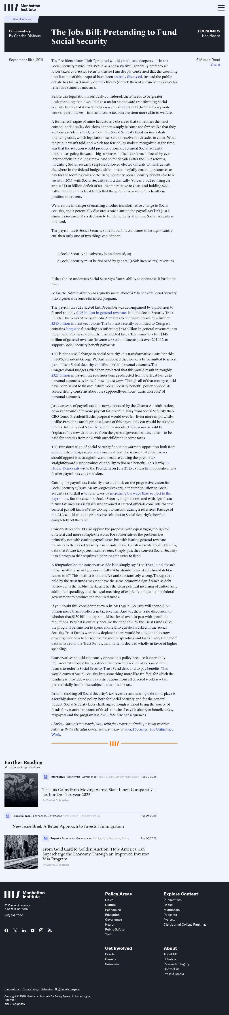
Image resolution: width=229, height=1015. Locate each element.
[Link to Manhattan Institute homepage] (24, 897)
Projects (169, 920)
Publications (173, 900)
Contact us (171, 969)
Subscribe (112, 964)
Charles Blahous (27, 36)
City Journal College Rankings (185, 924)
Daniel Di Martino (57, 800)
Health (109, 924)
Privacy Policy (30, 989)
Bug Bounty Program (67, 989)
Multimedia (172, 910)
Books (168, 905)
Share (215, 64)
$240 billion (60, 323)
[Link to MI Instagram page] (41, 931)
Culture (110, 905)
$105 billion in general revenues (101, 312)
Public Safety (114, 929)
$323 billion (60, 375)
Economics (209, 31)
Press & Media (174, 974)
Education (112, 915)
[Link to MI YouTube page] (32, 931)
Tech (108, 934)
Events (110, 954)
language (73, 328)
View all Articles (22, 19)
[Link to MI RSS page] (50, 931)
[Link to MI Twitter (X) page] (15, 931)
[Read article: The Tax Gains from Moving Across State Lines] (21, 790)
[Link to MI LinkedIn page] (24, 931)
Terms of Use (12, 989)
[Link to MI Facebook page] (6, 931)
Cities (109, 900)
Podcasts (170, 915)
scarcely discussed (128, 76)
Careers (110, 959)
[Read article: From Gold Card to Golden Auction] (21, 852)
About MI (170, 954)
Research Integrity (176, 964)
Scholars (170, 959)
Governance (113, 920)
